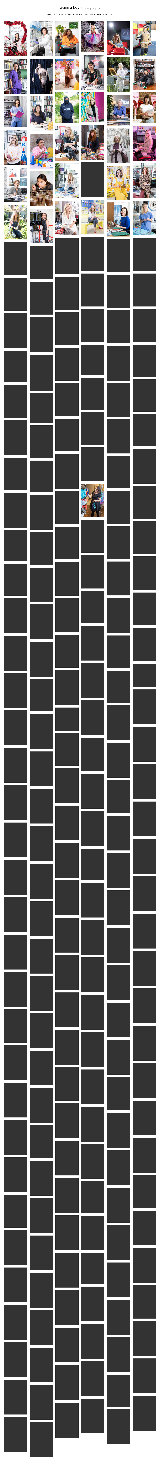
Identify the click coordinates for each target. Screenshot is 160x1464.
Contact (111, 14)
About (105, 14)
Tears (70, 14)
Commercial (77, 14)
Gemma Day (80, 7)
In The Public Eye (60, 14)
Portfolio (49, 14)
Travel (85, 14)
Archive (92, 14)
